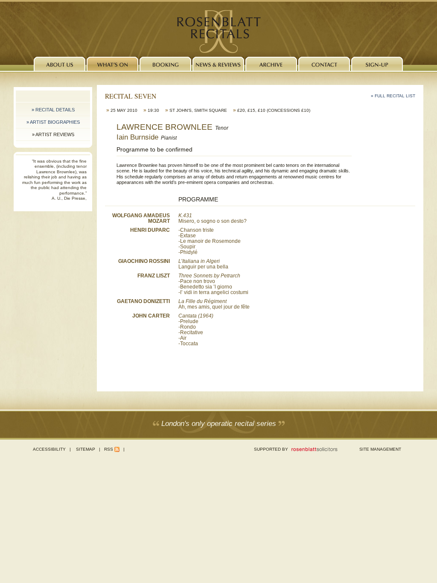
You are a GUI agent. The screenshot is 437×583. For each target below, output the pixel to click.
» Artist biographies (53, 122)
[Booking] (165, 64)
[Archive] (271, 64)
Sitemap (85, 449)
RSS (108, 449)
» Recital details (53, 109)
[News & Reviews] (218, 64)
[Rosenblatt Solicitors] (314, 450)
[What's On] (112, 64)
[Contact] (324, 64)
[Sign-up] (377, 64)
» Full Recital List (393, 95)
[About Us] (59, 64)
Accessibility (49, 449)
